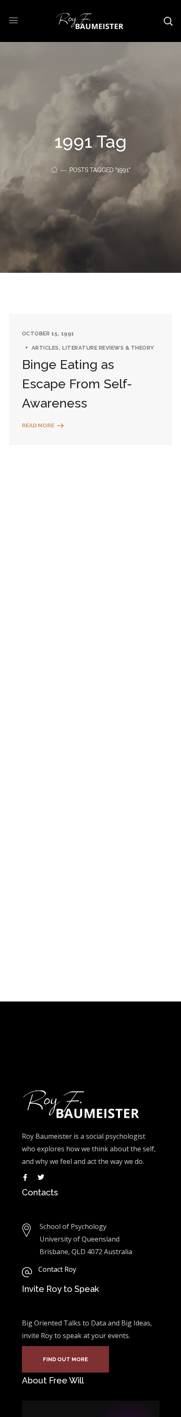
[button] (65, 1359)
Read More (38, 425)
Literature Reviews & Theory (108, 348)
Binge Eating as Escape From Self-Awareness (77, 383)
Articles (45, 348)
